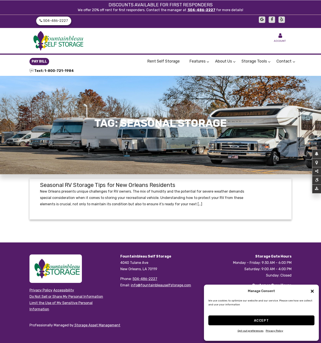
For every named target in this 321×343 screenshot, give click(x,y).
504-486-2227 (201, 10)
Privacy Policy (274, 330)
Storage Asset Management (97, 325)
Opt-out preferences (251, 330)
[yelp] (281, 19)
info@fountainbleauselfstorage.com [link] (161, 285)
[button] (312, 291)
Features (197, 61)
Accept (261, 320)
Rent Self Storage (163, 61)
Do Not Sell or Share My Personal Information (66, 296)
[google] (262, 19)
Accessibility (63, 290)
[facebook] (272, 19)
